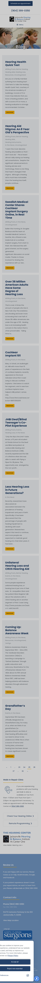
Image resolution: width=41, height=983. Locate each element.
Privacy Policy (13, 955)
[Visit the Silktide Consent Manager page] (27, 975)
